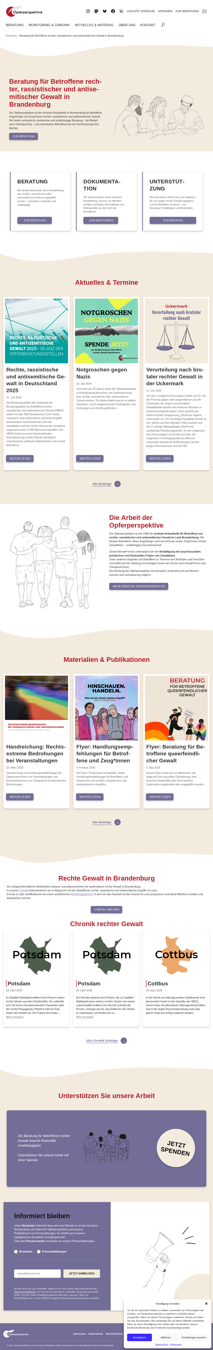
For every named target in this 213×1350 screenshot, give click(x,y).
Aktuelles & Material (94, 25)
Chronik (23, 890)
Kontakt (148, 25)
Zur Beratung (187, 11)
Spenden (165, 11)
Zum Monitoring (101, 220)
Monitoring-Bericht (82, 894)
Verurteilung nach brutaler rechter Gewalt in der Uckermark (175, 376)
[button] (206, 1303)
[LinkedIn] (121, 11)
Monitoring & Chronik (49, 25)
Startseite (11, 35)
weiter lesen (20, 458)
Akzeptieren (139, 1337)
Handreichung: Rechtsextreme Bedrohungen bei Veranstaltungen (36, 754)
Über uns (127, 25)
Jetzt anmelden (82, 1273)
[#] (164, 25)
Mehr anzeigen (15, 1016)
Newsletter (25, 1251)
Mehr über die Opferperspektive (139, 586)
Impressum (176, 1344)
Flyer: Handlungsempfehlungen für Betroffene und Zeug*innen (104, 754)
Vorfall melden (106, 909)
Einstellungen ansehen (194, 1337)
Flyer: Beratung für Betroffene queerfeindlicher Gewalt (175, 754)
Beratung (15, 25)
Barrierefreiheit (114, 1333)
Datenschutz (161, 1344)
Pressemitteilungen (54, 1251)
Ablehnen (166, 1337)
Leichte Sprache (141, 11)
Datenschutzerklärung (24, 1292)
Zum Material (173, 220)
